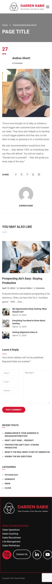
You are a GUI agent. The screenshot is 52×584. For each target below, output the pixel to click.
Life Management (11, 541)
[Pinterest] (27, 175)
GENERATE (10, 479)
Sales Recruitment (11, 537)
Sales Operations (11, 529)
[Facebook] (15, 175)
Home (5, 25)
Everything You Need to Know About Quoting (28, 322)
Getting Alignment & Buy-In (24, 332)
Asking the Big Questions (18, 456)
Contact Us (21, 554)
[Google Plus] (33, 175)
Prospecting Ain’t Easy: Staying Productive (22, 281)
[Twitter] (22, 175)
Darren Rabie (26, 205)
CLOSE (8, 488)
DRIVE (7, 483)
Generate (40, 288)
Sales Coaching (10, 533)
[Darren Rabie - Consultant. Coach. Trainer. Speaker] (27, 7)
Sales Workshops (11, 545)
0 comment (17, 63)
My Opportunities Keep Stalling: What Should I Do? (29, 310)
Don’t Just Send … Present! (19, 440)
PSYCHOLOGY (11, 475)
